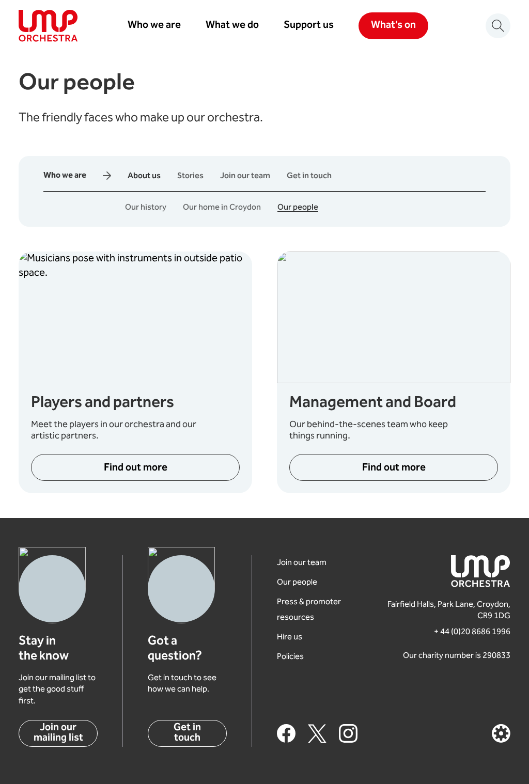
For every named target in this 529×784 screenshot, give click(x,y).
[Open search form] (498, 25)
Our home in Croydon (222, 208)
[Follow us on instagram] (348, 733)
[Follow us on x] (317, 733)
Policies (290, 657)
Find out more (135, 468)
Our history (145, 208)
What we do (232, 26)
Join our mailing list (58, 733)
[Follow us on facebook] (286, 733)
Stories (190, 176)
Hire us (289, 638)
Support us (309, 26)
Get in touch (309, 176)
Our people (297, 208)
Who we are (154, 26)
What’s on (393, 25)
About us (144, 176)
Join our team (245, 176)
